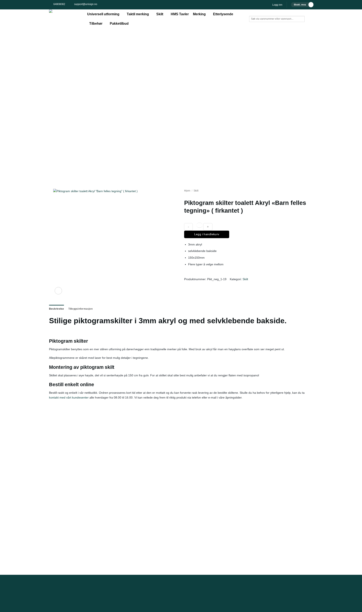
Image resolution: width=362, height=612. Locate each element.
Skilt (159, 14)
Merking (199, 14)
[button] (277, 5)
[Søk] (262, 25)
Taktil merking (138, 14)
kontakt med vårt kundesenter (69, 397)
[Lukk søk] (252, 25)
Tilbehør (95, 23)
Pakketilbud (119, 23)
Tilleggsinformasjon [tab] (80, 309)
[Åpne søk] (252, 12)
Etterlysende (223, 14)
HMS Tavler (180, 14)
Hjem (187, 190)
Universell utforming (103, 14)
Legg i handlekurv (206, 234)
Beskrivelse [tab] (56, 309)
